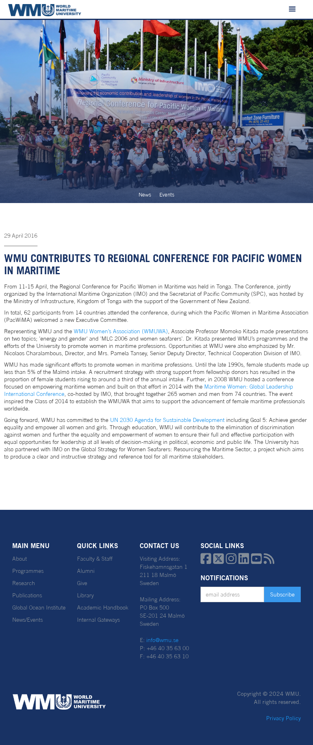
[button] (292, 9)
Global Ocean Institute (39, 607)
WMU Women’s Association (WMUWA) (121, 331)
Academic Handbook (102, 607)
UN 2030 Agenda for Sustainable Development (167, 420)
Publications (27, 595)
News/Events (27, 619)
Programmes (28, 571)
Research (23, 583)
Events (166, 195)
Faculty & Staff (94, 558)
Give (82, 583)
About (19, 558)
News (145, 195)
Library (85, 595)
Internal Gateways (98, 619)
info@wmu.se (162, 640)
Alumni (86, 571)
